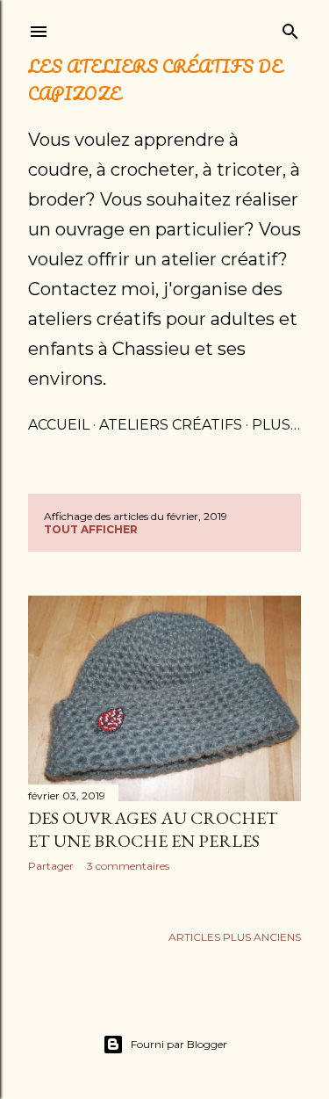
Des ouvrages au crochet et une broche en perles (153, 829)
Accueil (58, 424)
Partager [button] (51, 865)
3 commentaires (128, 865)
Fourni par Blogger (179, 1044)
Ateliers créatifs (170, 424)
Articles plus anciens (234, 937)
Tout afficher (91, 529)
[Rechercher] (290, 28)
